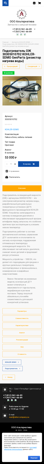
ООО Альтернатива (22, 21)
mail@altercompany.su (19, 417)
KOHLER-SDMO (12, 129)
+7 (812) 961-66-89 (22, 29)
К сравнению (14, 171)
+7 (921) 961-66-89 (22, 31)
